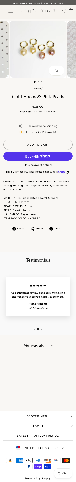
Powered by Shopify (38, 478)
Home (37, 88)
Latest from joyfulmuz (38, 435)
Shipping (25, 111)
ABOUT (38, 426)
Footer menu (38, 416)
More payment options (38, 164)
